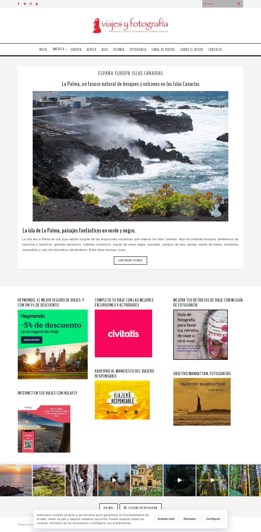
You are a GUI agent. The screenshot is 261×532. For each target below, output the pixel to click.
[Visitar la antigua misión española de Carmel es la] (147, 480)
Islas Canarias (147, 73)
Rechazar (190, 518)
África (91, 49)
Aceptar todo (166, 518)
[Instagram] (32, 4)
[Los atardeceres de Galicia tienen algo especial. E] (16, 480)
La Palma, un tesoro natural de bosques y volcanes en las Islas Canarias (130, 84)
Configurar (213, 518)
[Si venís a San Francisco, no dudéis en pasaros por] (114, 480)
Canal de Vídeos (163, 49)
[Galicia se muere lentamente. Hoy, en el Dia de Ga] (81, 480)
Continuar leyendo (130, 260)
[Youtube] (38, 4)
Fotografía (138, 49)
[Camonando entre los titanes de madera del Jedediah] (212, 480)
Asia (105, 49)
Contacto (215, 49)
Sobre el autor (191, 49)
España (105, 73)
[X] (26, 4)
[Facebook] (21, 4)
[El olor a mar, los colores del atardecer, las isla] (49, 480)
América (58, 49)
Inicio (43, 49)
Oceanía (118, 49)
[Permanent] (130, 156)
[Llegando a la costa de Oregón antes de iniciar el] (179, 480)
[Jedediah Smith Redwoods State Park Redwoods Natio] (245, 480)
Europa (76, 49)
